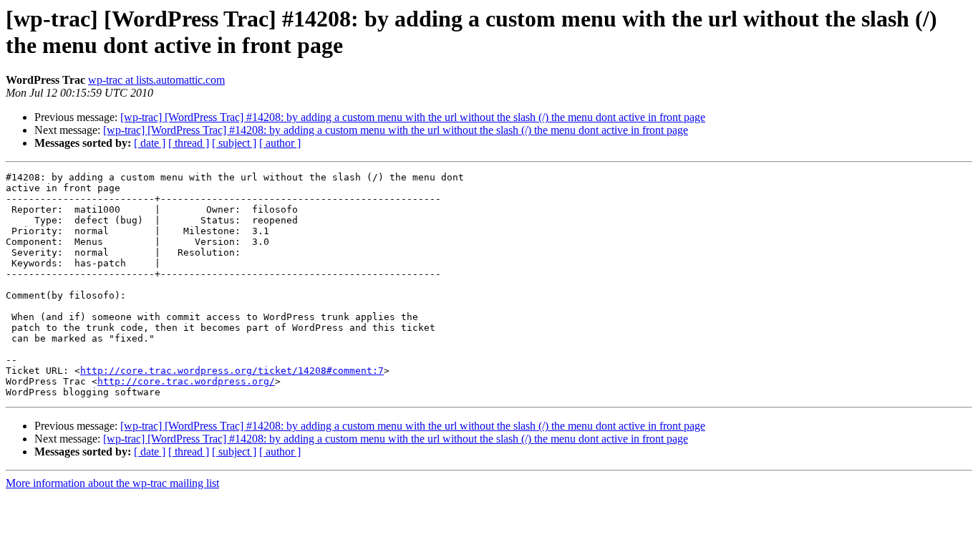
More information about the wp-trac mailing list (112, 483)
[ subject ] (234, 143)
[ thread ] (188, 143)
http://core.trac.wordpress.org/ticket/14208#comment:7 (232, 370)
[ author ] (280, 143)
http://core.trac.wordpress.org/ (186, 381)
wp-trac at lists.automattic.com (156, 80)
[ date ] (149, 143)
